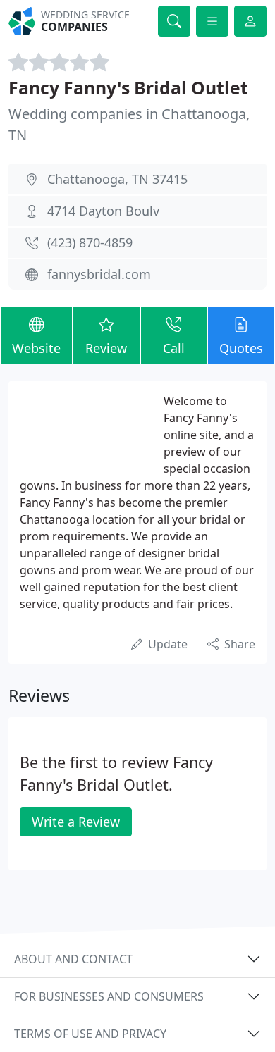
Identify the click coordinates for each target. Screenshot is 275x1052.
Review (106, 348)
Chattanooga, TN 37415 (117, 179)
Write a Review (76, 821)
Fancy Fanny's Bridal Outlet (128, 87)
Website (36, 348)
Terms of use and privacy (90, 1033)
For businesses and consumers (109, 996)
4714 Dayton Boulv (103, 210)
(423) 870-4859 (90, 242)
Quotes (241, 348)
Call (174, 348)
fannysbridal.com (99, 274)
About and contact (73, 959)
